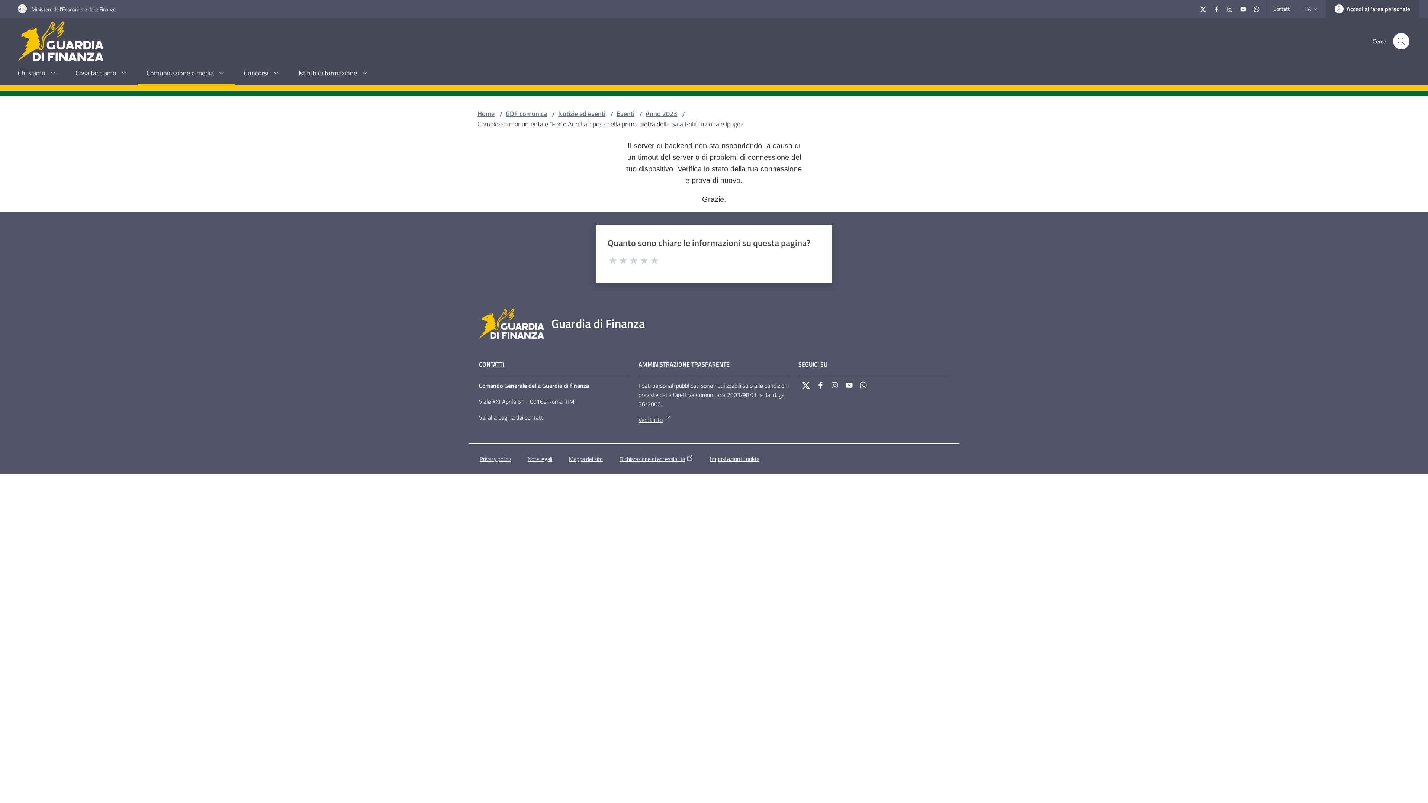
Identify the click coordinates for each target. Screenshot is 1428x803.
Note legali (540, 459)
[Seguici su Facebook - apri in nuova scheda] (1216, 8)
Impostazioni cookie (734, 458)
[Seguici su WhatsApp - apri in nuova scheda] (1256, 8)
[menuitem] (38, 73)
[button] (1401, 41)
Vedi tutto (651, 419)
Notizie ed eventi (581, 114)
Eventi (625, 114)
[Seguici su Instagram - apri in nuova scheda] (1229, 8)
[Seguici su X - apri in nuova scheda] (1203, 8)
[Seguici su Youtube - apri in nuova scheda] (1243, 8)
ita (1308, 9)
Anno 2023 (661, 114)
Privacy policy (495, 459)
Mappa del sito (586, 459)
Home (486, 114)
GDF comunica (526, 114)
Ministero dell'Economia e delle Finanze (74, 9)
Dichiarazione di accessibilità (652, 459)
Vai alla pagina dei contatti (511, 417)
